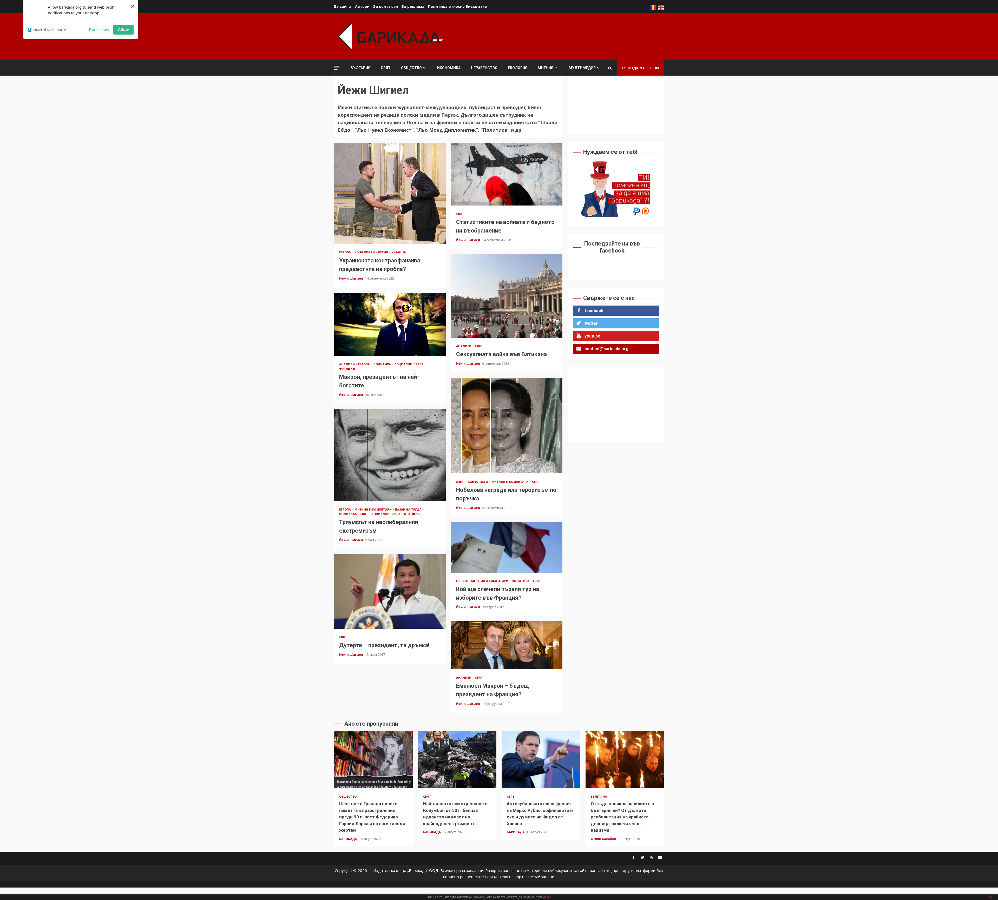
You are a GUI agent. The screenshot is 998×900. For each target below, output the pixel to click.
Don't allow (99, 29)
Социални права (409, 364)
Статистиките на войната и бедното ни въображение (507, 174)
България (360, 68)
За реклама (413, 6)
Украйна (399, 252)
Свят (386, 68)
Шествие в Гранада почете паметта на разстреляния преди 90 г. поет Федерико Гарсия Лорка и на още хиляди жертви (373, 759)
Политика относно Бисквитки (457, 6)
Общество (411, 68)
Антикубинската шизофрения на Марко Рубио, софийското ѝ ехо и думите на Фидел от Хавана (541, 759)
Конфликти (365, 252)
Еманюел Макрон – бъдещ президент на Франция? (507, 645)
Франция (347, 368)
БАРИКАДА (348, 839)
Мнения (545, 68)
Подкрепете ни (643, 67)
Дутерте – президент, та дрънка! (390, 591)
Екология (517, 68)
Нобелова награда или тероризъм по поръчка (507, 425)
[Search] (610, 68)
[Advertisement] (569, 36)
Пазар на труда (409, 509)
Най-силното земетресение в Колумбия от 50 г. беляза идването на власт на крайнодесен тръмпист (457, 759)
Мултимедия (582, 68)
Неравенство (484, 68)
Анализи (464, 346)
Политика (382, 364)
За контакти (385, 6)
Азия (460, 481)
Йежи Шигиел (351, 278)
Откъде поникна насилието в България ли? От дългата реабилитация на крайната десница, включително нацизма (625, 759)
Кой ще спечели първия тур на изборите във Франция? (507, 547)
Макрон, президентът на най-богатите (390, 324)
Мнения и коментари (510, 481)
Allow (123, 29)
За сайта (342, 6)
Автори (362, 6)
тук (549, 897)
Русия (383, 252)
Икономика (449, 68)
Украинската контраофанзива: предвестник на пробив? (390, 193)
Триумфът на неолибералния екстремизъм (390, 455)
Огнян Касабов (604, 839)
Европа (345, 252)
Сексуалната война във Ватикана (507, 296)
